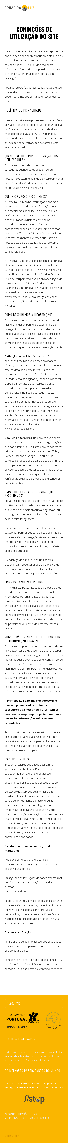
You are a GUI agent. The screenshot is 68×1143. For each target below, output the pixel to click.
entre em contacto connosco (45, 969)
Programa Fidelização (16, 1113)
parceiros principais (18, 714)
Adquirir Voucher (39, 1117)
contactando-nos (18, 891)
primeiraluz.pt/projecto (47, 691)
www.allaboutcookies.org (19, 428)
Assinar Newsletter (14, 1117)
